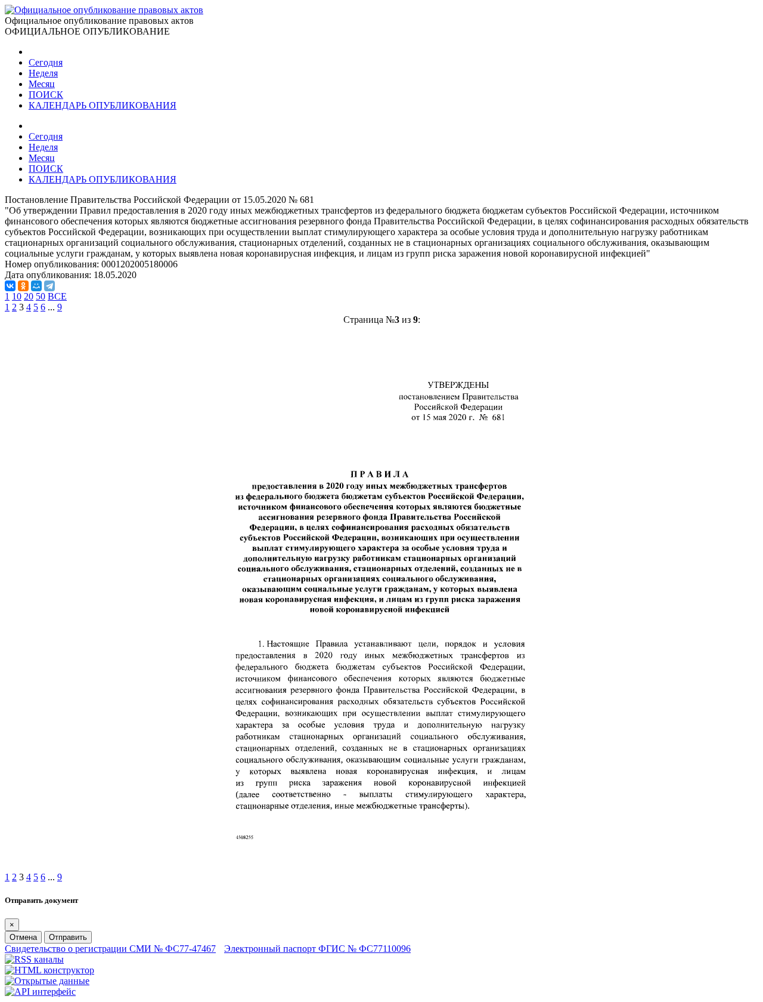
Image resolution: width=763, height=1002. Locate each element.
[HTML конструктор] (49, 970)
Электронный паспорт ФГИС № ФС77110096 (317, 949)
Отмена (23, 937)
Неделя (43, 73)
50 (40, 296)
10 (16, 296)
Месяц (42, 84)
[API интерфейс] (40, 991)
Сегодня (46, 62)
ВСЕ (57, 296)
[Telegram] (49, 285)
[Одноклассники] (23, 285)
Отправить (68, 937)
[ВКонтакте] (10, 285)
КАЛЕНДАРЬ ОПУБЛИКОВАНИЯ (102, 105)
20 (28, 296)
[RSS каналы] (34, 959)
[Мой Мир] (36, 285)
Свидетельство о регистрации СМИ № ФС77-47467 (110, 949)
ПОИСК (46, 95)
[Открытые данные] (47, 981)
